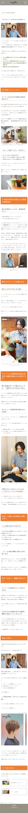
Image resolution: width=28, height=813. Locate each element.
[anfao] (14, 2)
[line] (15, 805)
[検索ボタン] (2, 2)
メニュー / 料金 (14, 792)
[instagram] (13, 805)
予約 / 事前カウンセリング (16, 782)
